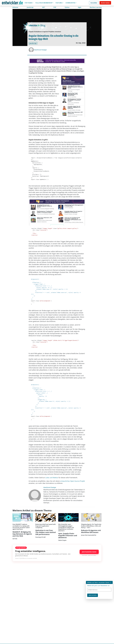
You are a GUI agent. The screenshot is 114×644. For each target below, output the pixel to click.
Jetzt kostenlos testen (89, 552)
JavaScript (30, 7)
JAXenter (15, 7)
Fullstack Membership (43, 3)
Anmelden (93, 3)
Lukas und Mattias (51, 478)
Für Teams (28, 3)
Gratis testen (105, 3)
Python (67, 7)
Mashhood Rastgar (40, 50)
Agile (79, 7)
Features (59, 3)
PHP (54, 7)
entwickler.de (12, 3)
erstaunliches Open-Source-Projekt (72, 481)
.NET (43, 7)
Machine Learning (95, 7)
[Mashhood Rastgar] (31, 49)
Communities (70, 3)
